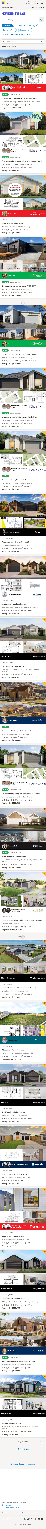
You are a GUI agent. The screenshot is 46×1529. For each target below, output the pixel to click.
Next (41, 1442)
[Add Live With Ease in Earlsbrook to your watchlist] (44, 620)
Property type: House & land (13, 34)
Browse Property (8, 7)
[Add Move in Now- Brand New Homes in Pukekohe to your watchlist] (44, 942)
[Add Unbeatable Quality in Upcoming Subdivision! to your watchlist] (44, 370)
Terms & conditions (32, 1513)
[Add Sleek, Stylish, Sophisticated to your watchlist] (44, 1190)
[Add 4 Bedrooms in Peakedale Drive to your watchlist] (44, 558)
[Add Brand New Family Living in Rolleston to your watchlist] (44, 433)
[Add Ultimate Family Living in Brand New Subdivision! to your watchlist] (44, 747)
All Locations (19, 26)
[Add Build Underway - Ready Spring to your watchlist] (44, 810)
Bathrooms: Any (24, 30)
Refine (7, 26)
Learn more (8, 1505)
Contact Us (20, 1513)
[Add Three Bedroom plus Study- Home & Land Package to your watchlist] (44, 874)
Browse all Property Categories (23, 1464)
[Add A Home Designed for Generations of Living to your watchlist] (44, 1315)
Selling (32, 7)
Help (13, 1513)
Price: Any (31, 26)
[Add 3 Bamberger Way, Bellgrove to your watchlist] (44, 1004)
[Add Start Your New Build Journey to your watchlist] (44, 1066)
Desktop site (5, 1513)
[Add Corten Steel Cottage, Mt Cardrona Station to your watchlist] (44, 684)
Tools (40, 7)
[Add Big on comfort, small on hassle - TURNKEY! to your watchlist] (44, 239)
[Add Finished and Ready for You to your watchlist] (44, 1377)
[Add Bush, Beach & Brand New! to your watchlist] (44, 177)
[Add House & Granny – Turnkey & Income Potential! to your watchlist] (44, 307)
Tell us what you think (11, 1508)
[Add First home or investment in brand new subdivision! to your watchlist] (44, 114)
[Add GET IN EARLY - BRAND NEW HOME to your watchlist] (44, 1128)
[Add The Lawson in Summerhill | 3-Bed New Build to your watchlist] (44, 52)
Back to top (24, 1449)
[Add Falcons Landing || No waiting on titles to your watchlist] (44, 496)
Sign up (36, 3)
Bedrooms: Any (8, 30)
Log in (41, 3)
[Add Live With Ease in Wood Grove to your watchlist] (44, 1252)
